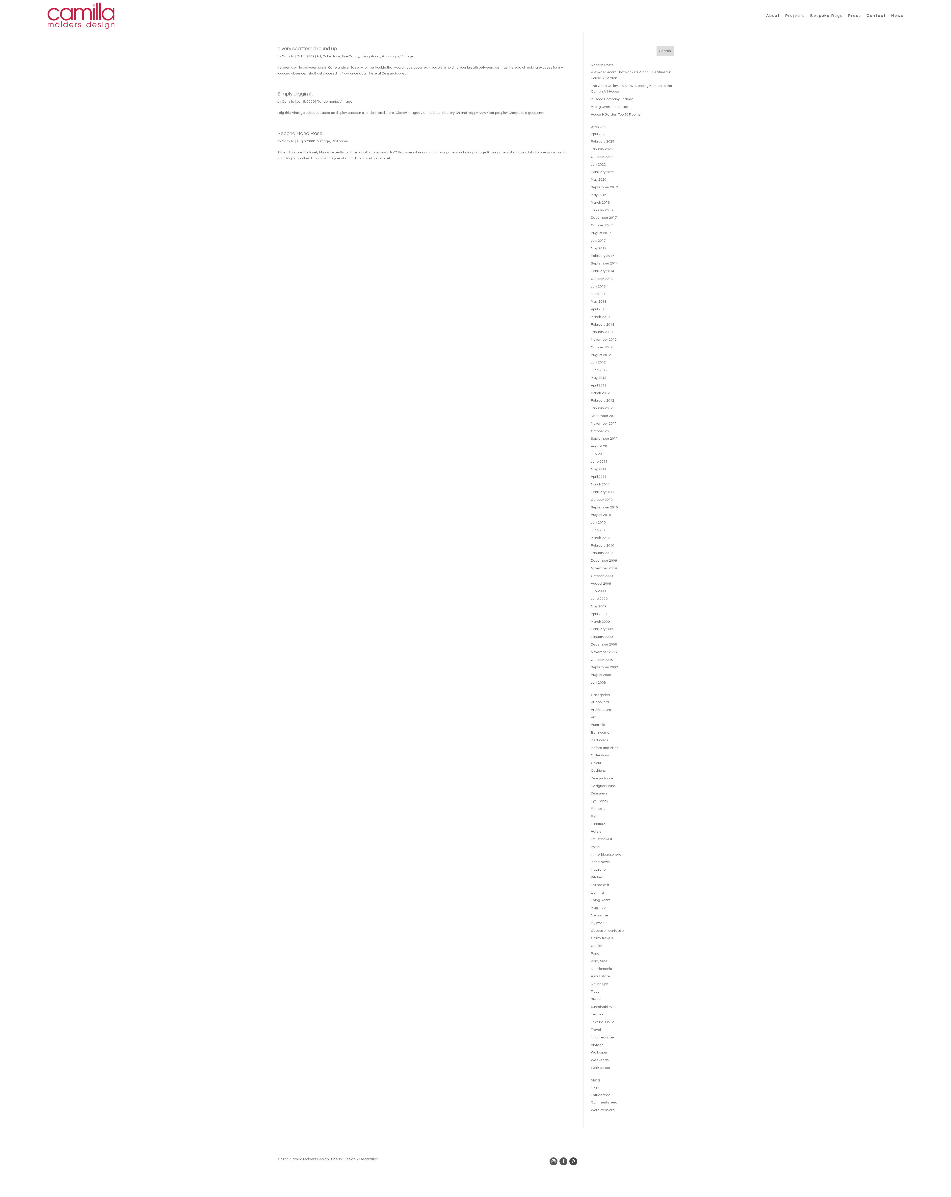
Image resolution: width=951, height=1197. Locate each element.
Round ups (390, 56)
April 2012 (599, 385)
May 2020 (598, 179)
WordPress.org (603, 1110)
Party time (599, 961)
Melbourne (599, 915)
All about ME (600, 702)
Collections (332, 56)
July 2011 (598, 454)
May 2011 (598, 469)
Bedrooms (599, 740)
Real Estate (600, 976)
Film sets (598, 809)
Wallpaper (340, 141)
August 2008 (601, 675)
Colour (596, 763)
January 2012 (602, 408)
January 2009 (602, 637)
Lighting (597, 892)
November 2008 (604, 652)
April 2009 (599, 614)
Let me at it (600, 885)
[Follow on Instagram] (553, 1161)
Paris (595, 953)
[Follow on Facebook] (563, 1161)
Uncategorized (603, 1037)
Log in (595, 1087)
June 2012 (599, 370)
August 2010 (601, 515)
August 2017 (601, 233)
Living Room (370, 56)
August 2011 (601, 446)
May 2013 (598, 301)
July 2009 (598, 591)
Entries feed (600, 1095)
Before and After (604, 748)
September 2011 (604, 438)
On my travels (602, 938)
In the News (600, 862)
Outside (597, 946)
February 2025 (602, 141)
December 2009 (604, 560)
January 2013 (602, 332)
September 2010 (604, 507)
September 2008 (604, 667)
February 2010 (602, 545)
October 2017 (602, 225)
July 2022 (598, 164)
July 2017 (598, 240)
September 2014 (604, 263)
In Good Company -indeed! (612, 99)
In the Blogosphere (606, 854)
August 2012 (601, 355)
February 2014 (602, 271)
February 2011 (602, 492)
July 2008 (598, 682)
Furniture (598, 824)
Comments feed (604, 1102)
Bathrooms (600, 732)
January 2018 (602, 210)
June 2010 (599, 530)
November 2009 (604, 568)
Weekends (599, 1060)
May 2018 (598, 195)
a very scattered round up (307, 48)
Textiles (597, 1014)
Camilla (288, 56)
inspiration (599, 869)
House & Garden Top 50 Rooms (615, 114)
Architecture (601, 710)
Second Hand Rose (299, 133)
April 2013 (599, 309)
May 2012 (598, 378)
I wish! (595, 847)
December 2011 (604, 416)
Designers (599, 793)
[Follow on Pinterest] (573, 1161)
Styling (596, 999)
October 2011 (602, 431)
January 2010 (602, 553)
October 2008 (602, 660)
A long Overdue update (609, 107)
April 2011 (599, 477)
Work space (600, 1068)
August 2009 (601, 583)
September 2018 (604, 187)
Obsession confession (608, 931)
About (773, 16)
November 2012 (604, 339)
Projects (795, 16)
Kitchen (597, 877)
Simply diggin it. (295, 93)
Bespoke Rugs (826, 16)
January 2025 (602, 149)
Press (854, 16)
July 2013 (598, 286)
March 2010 (600, 538)
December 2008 (604, 644)
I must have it (601, 839)
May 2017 (598, 248)
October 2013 (602, 279)
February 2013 (602, 324)
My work (597, 923)
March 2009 (600, 621)
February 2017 (602, 256)
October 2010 (602, 500)
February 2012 (602, 400)
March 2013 (600, 317)
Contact (876, 16)
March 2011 (600, 484)
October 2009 (602, 576)
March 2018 (600, 202)
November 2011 (604, 423)
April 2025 (599, 134)
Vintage (406, 56)
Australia (598, 725)
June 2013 (599, 294)
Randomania (327, 101)
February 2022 (602, 172)
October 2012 (602, 347)
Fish (594, 816)
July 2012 (598, 362)
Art (319, 56)
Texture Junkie (602, 1022)
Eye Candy (350, 56)
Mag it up (598, 908)
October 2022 (602, 157)
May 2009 (598, 606)
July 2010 (598, 522)
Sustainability (601, 1007)
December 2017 (604, 217)
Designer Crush (603, 786)
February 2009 (602, 629)
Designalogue (602, 778)
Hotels (596, 831)
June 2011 (599, 461)
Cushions (598, 770)
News (897, 16)
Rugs (595, 991)
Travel (596, 1029)
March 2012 (600, 393)
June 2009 (599, 598)
